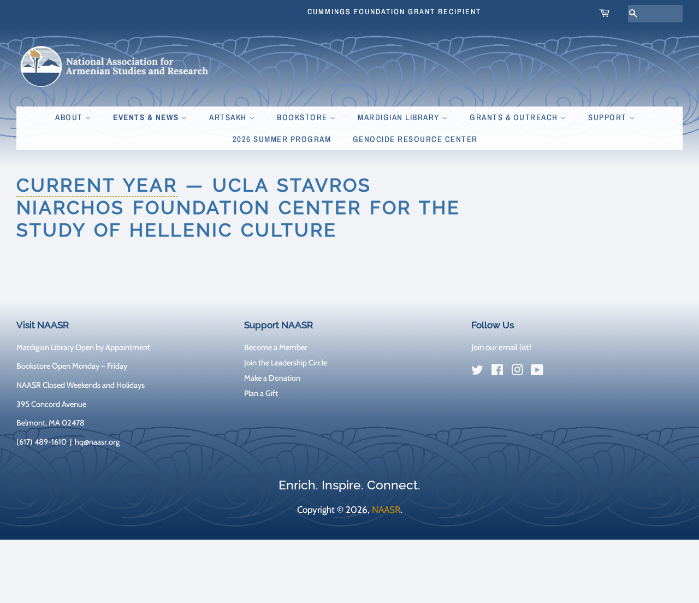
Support (608, 117)
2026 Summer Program (282, 139)
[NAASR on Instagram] (517, 372)
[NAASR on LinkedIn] (557, 372)
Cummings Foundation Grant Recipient (394, 11)
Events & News (147, 117)
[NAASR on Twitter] (477, 372)
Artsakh (229, 117)
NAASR (386, 509)
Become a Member (275, 347)
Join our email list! (501, 347)
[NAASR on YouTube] (537, 372)
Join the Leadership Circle (285, 363)
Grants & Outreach (515, 117)
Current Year (96, 185)
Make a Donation (272, 378)
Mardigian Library (400, 117)
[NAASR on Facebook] (497, 372)
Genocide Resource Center (415, 139)
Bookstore (303, 117)
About (70, 117)
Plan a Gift (261, 393)
